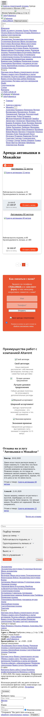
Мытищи (17, 129)
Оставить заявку (28, 205)
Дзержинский (11, 114)
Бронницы (28, 110)
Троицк (23, 140)
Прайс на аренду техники (12, 30)
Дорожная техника (9, 584)
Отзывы (27, 33)
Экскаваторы (6, 39)
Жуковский (27, 118)
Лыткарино (16, 127)
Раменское (27, 136)
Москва (4, 700)
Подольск (10, 136)
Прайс (3, 83)
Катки (21, 55)
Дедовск (31, 112)
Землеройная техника (16, 66)
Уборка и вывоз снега (10, 74)
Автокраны (33, 48)
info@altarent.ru (9, 15)
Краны (26, 48)
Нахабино (39, 129)
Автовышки (6, 59)
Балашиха (19, 110)
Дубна (19, 116)
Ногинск (22, 132)
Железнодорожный (14, 118)
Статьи (4, 87)
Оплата (4, 33)
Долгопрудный (32, 114)
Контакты (5, 90)
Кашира (9, 123)
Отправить (22, 311)
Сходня (17, 140)
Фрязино (30, 140)
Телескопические (8, 46)
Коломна (30, 123)
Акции (26, 30)
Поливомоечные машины (22, 59)
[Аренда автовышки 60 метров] (22, 226)
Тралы (4, 66)
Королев (38, 123)
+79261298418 (7, 21)
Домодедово (11, 116)
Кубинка (35, 125)
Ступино (9, 140)
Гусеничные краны (22, 50)
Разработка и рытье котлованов (24, 661)
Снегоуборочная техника (11, 606)
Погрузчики (6, 44)
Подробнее (29, 687)
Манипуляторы (7, 50)
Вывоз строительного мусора (26, 72)
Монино (9, 129)
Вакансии (19, 33)
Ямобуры (36, 52)
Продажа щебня (20, 79)
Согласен (5, 691)
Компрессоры (7, 61)
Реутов (35, 136)
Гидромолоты (29, 55)
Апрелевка (10, 110)
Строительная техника (10, 57)
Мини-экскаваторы (28, 41)
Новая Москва (12, 132)
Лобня (8, 127)
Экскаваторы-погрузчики (23, 39)
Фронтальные (22, 46)
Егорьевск (26, 116)
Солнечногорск (28, 138)
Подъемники (26, 57)
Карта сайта (15, 670)
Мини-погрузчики (28, 44)
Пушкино (18, 136)
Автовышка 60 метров (22, 214)
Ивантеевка (31, 121)
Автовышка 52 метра (22, 168)
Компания (5, 28)
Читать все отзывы (33, 516)
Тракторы (12, 68)
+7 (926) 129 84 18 (8, 92)
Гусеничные (6, 41)
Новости (11, 33)
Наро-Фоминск (27, 129)
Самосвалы (36, 57)
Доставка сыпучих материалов (25, 81)
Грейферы (17, 61)
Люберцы (26, 127)
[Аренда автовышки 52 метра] (22, 180)
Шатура (14, 143)
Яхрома (21, 145)
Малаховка (34, 127)
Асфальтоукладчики (9, 55)
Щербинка (30, 143)
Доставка (33, 30)
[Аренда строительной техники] (15, 6)
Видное (36, 110)
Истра (38, 121)
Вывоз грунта (7, 79)
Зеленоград (21, 121)
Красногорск (11, 125)
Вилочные (16, 44)
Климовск (17, 123)
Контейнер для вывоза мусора (25, 63)
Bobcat (30, 46)
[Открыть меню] (4, 3)
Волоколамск (11, 112)
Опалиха (39, 132)
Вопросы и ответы (27, 672)
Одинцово (30, 132)
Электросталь (11, 145)
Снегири (18, 138)
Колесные (16, 41)
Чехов (8, 143)
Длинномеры (6, 63)
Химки (38, 140)
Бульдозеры (27, 52)
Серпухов (10, 138)
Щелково (22, 143)
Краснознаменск (24, 125)
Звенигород (11, 121)
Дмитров (21, 114)
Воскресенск (22, 112)
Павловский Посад (27, 134)
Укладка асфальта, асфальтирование (26, 76)
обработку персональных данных (23, 326)
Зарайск (35, 118)
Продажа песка (7, 72)
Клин (24, 123)
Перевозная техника (30, 61)
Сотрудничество (14, 35)
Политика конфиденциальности (18, 671)
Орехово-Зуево (12, 134)
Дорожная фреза (15, 52)
